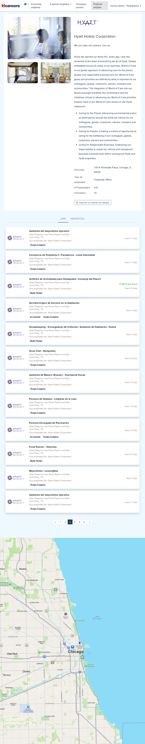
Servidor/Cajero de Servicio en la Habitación (54, 302)
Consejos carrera (81, 5)
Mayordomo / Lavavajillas (43, 470)
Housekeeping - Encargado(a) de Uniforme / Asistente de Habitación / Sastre (72, 326)
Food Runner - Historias (43, 446)
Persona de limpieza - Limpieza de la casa (53, 398)
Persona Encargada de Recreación (49, 422)
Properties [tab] (77, 218)
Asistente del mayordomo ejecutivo (49, 231)
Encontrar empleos (36, 5)
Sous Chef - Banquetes (42, 350)
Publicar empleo (97, 5)
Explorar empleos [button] (60, 4)
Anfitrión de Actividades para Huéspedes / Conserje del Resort (65, 278)
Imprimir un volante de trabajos (94, 202)
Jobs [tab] (63, 218)
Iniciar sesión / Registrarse (125, 5)
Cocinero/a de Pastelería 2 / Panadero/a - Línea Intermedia (62, 255)
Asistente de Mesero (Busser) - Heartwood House (57, 374)
